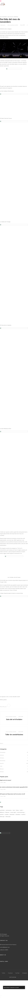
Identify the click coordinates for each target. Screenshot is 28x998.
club (14, 810)
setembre (18, 814)
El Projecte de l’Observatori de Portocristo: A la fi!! (12, 794)
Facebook (10, 973)
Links (1, 766)
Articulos (2, 758)
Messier (2, 769)
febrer (17, 810)
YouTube (17, 973)
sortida (23, 814)
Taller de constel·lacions (14, 735)
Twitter (3, 973)
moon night (13, 812)
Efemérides (2, 760)
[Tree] (0, 802)
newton (2, 814)
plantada (12, 814)
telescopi (2, 816)
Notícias (2, 771)
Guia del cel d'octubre (14, 719)
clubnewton (2, 25)
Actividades (3, 16)
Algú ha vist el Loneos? (5, 780)
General (16, 16)
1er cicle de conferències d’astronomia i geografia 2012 (13, 787)
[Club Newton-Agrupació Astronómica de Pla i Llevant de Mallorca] (2, 6)
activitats (2, 810)
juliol (21, 810)
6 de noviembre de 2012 (13, 25)
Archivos (10, 16)
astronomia (8, 810)
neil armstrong (20, 812)
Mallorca (2, 812)
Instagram (24, 973)
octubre (7, 814)
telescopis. (8, 816)
